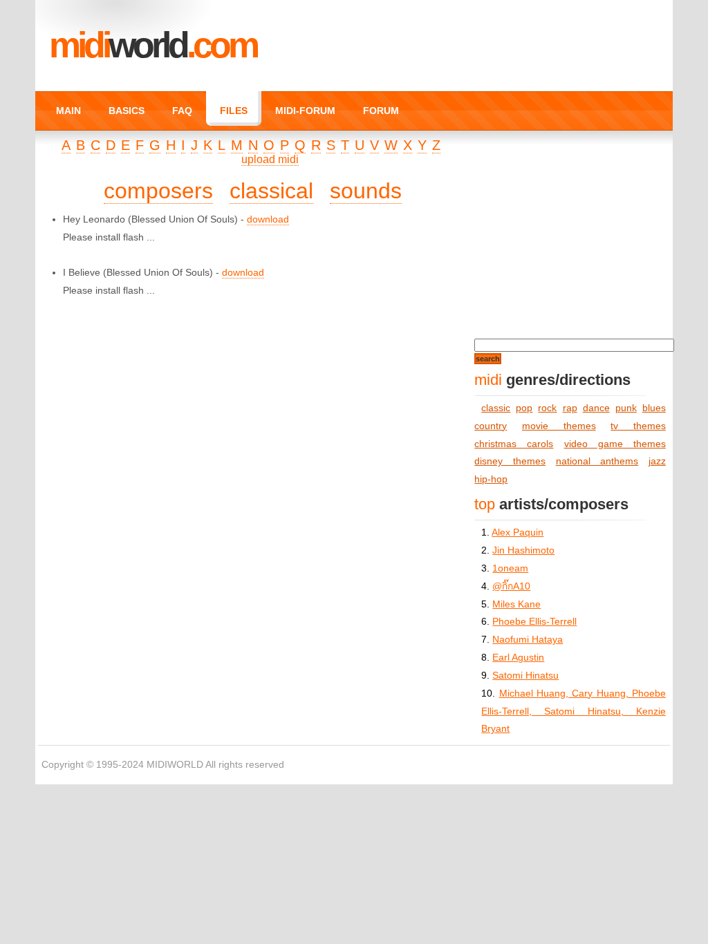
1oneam (510, 568)
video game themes (615, 444)
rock (547, 408)
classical (271, 190)
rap (570, 408)
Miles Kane (516, 604)
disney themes (510, 461)
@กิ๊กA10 (511, 586)
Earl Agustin (518, 657)
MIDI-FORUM (305, 110)
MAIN (68, 110)
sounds (366, 190)
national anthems (597, 461)
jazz (657, 461)
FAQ (182, 110)
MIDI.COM (153, 45)
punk (626, 408)
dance (596, 408)
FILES (234, 110)
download (268, 219)
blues (654, 408)
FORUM (381, 110)
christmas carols (513, 444)
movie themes (559, 426)
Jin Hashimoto (523, 550)
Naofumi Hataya (527, 639)
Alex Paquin (517, 532)
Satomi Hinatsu (525, 675)
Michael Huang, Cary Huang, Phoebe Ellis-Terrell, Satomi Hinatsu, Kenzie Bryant (573, 711)
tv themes (638, 426)
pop (524, 408)
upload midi (270, 159)
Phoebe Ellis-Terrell (534, 621)
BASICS (127, 110)
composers (158, 190)
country (490, 426)
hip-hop (490, 479)
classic (495, 408)
